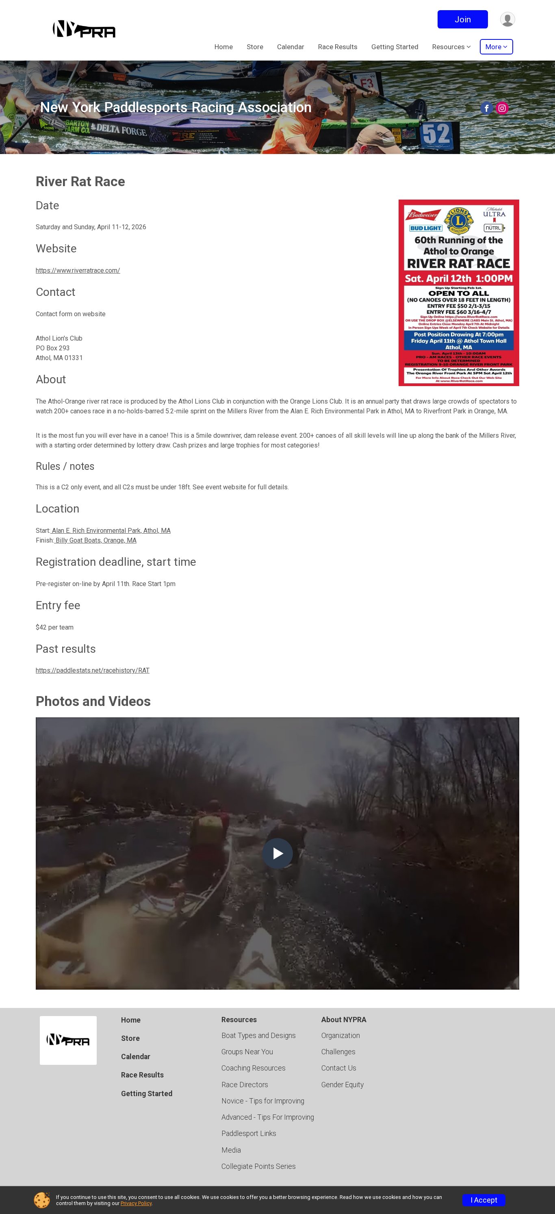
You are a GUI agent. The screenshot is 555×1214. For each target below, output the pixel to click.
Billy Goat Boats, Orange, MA (95, 540)
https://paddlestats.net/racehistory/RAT (93, 670)
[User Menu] (507, 19)
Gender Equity (342, 1085)
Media (231, 1150)
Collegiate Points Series (258, 1166)
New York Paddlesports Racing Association (176, 107)
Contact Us (338, 1068)
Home (224, 47)
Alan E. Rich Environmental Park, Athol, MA (110, 530)
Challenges (338, 1052)
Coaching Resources (253, 1068)
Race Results (338, 47)
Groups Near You (247, 1052)
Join (463, 19)
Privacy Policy (136, 1203)
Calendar (290, 47)
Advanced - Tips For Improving (267, 1117)
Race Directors (244, 1085)
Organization (340, 1036)
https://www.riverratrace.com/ (78, 270)
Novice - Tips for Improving (262, 1101)
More (493, 47)
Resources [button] (448, 47)
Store (255, 47)
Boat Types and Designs (258, 1036)
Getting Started (394, 47)
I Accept (483, 1200)
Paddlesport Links (248, 1133)
